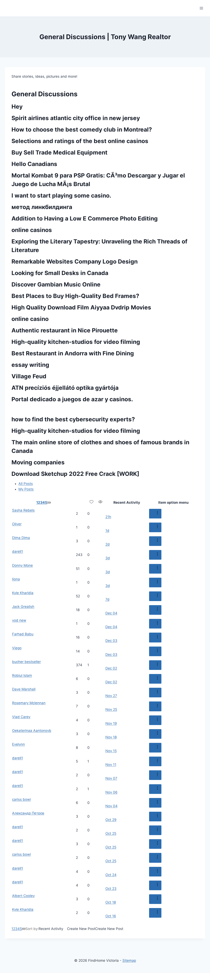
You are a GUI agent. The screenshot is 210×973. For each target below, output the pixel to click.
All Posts (25, 484)
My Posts (26, 489)
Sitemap (129, 960)
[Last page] (49, 502)
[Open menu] (201, 8)
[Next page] (47, 502)
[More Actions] (155, 513)
